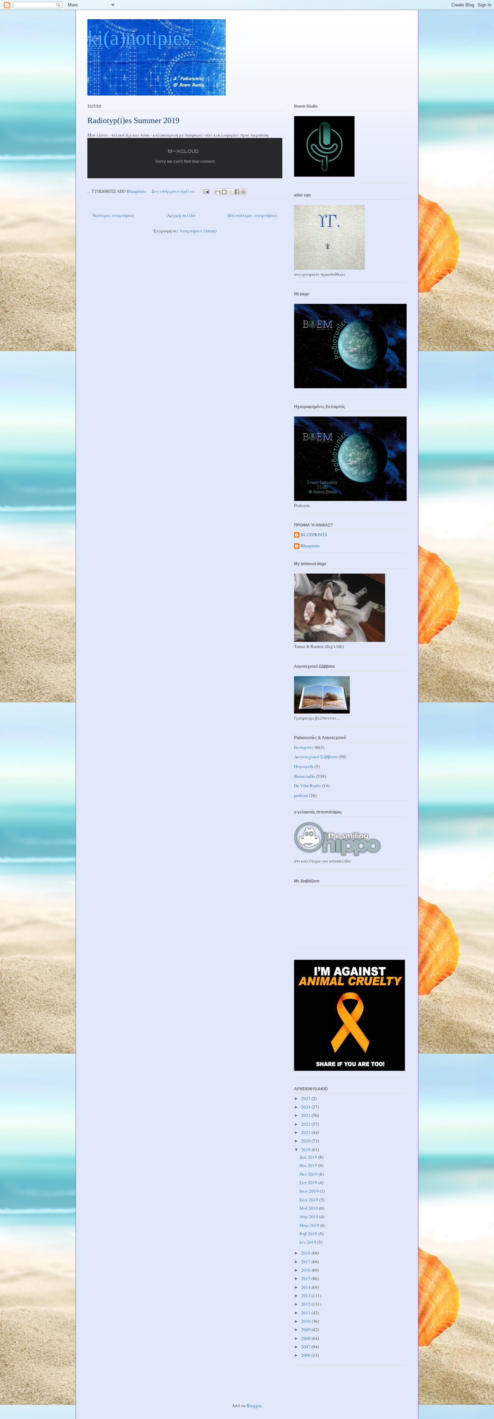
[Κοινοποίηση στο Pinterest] (243, 191)
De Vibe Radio (307, 786)
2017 (306, 1262)
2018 (306, 1253)
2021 (306, 1132)
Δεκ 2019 (308, 1157)
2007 (306, 1347)
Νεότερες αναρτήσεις (113, 215)
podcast (301, 795)
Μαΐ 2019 (309, 1208)
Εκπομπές (304, 747)
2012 (306, 1304)
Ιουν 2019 (309, 1200)
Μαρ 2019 (309, 1225)
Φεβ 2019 (308, 1234)
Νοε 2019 (308, 1165)
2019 (306, 1150)
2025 (306, 1098)
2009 (306, 1329)
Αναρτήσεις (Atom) (197, 231)
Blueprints (310, 546)
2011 (306, 1313)
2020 (306, 1141)
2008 (306, 1338)
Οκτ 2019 (309, 1174)
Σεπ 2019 (308, 1182)
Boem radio (304, 776)
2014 (306, 1287)
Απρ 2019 (309, 1216)
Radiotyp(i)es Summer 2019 (133, 120)
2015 (306, 1278)
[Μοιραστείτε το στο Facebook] (237, 191)
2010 (306, 1321)
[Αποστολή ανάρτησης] (205, 191)
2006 (306, 1355)
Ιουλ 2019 (309, 1191)
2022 (306, 1124)
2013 (306, 1296)
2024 (306, 1107)
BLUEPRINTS (314, 535)
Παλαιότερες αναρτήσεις (252, 215)
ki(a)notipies (138, 38)
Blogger (254, 1406)
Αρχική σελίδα (181, 215)
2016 (306, 1270)
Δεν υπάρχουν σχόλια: (174, 191)
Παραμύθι (304, 766)
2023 (306, 1115)
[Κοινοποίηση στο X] (230, 191)
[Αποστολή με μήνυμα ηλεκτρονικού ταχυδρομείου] (217, 191)
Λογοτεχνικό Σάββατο (316, 757)
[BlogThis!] (224, 191)
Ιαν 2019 (308, 1242)
